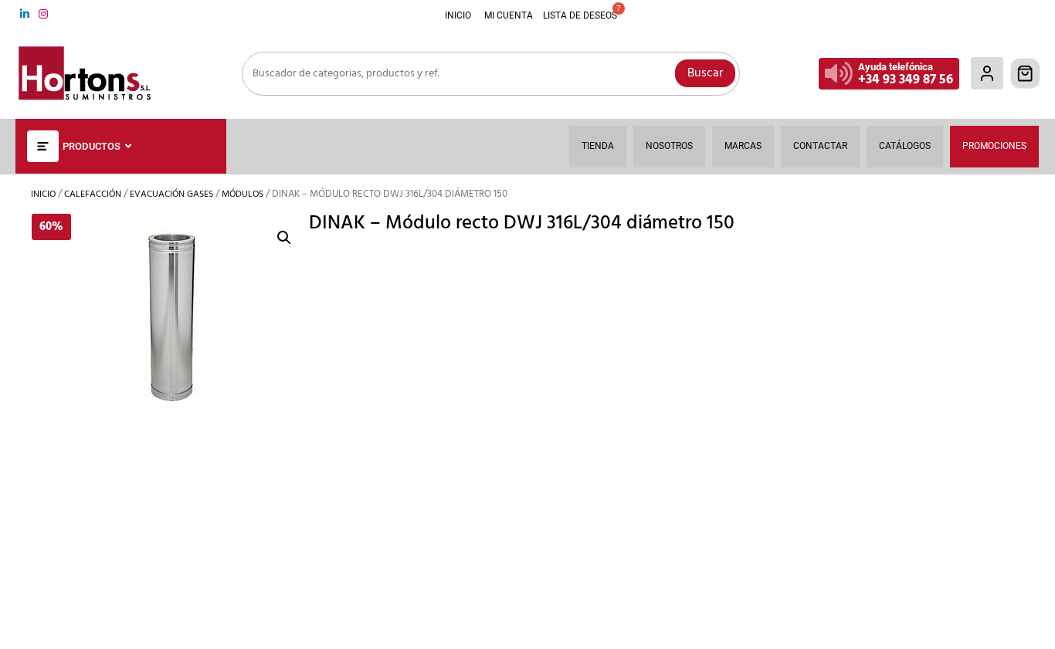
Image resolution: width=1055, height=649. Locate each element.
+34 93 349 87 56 (905, 80)
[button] (284, 238)
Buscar (705, 73)
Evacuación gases (171, 194)
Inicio (43, 194)
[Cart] (1025, 73)
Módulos (242, 194)
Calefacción (92, 194)
